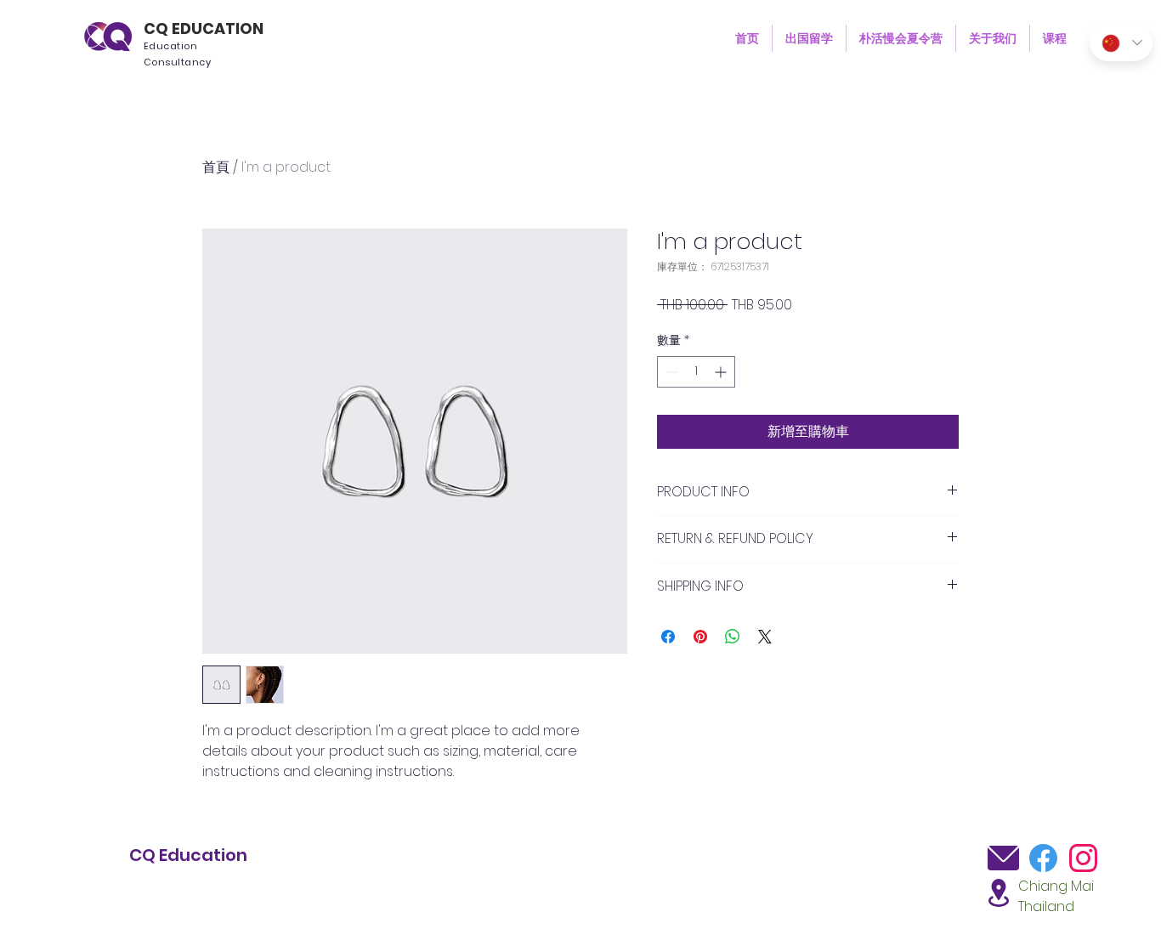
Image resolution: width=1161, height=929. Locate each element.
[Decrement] (670, 372)
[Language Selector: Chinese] (1121, 43)
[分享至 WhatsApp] (732, 636)
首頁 (215, 167)
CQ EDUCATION (203, 28)
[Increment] (722, 372)
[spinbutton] (696, 372)
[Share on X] (765, 636)
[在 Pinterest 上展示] (700, 636)
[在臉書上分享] (668, 636)
